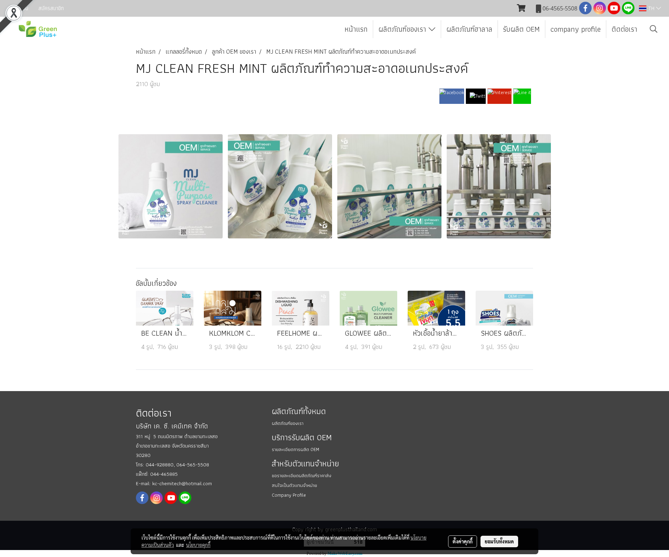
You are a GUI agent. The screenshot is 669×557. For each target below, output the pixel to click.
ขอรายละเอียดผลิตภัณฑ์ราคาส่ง (301, 475)
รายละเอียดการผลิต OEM (295, 449)
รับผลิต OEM (521, 29)
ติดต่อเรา (624, 29)
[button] (653, 29)
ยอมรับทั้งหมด (499, 541)
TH (651, 8)
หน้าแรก (356, 29)
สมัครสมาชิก (51, 8)
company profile (576, 29)
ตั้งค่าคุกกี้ (462, 541)
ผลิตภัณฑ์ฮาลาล (469, 29)
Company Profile (289, 495)
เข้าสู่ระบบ (18, 8)
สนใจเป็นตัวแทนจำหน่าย (294, 485)
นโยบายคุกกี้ (198, 545)
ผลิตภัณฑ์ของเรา (403, 29)
